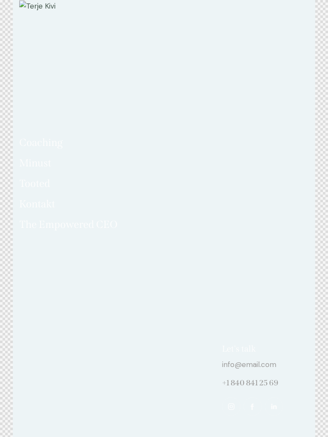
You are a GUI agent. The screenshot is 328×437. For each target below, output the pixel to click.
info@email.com (249, 364)
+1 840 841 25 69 (250, 382)
